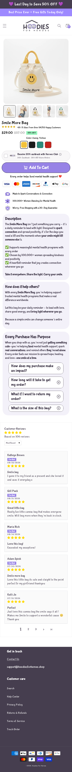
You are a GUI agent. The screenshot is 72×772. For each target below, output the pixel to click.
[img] (36, 466)
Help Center (13, 696)
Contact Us (13, 659)
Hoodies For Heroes (39, 766)
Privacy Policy (15, 704)
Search (11, 688)
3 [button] (36, 629)
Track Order (13, 729)
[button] (5, 26)
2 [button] (28, 629)
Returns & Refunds (17, 712)
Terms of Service (16, 721)
